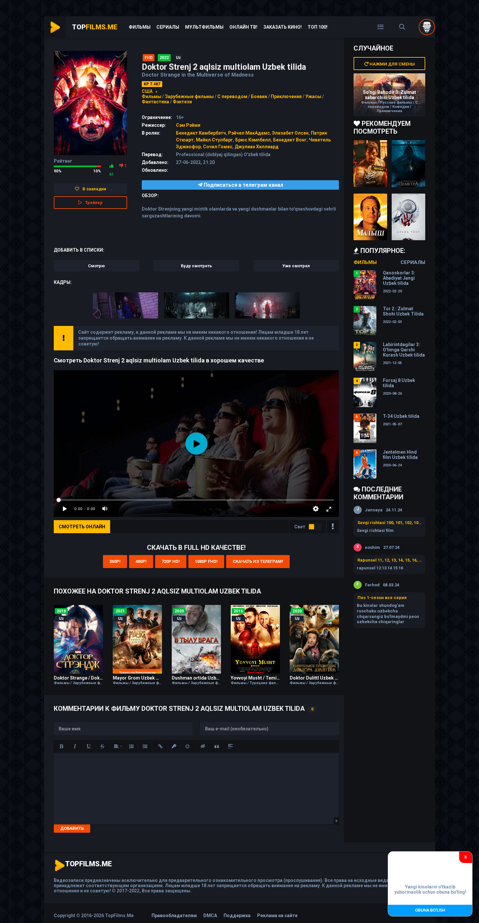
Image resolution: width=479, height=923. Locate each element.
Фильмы (140, 27)
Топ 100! (317, 27)
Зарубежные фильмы (189, 96)
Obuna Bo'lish (430, 910)
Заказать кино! (282, 27)
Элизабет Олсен (290, 133)
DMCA (210, 915)
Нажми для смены (392, 64)
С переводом (232, 96)
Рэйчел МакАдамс (249, 133)
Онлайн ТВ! (243, 27)
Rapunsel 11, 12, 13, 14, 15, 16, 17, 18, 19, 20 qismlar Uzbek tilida (389, 560)
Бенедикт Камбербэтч (201, 133)
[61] (111, 166)
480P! (141, 561)
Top (94, 27)
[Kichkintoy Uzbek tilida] (370, 217)
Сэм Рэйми (188, 125)
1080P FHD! (206, 561)
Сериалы (167, 27)
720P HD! (171, 561)
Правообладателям (174, 915)
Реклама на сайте (277, 915)
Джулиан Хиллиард (257, 146)
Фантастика (155, 101)
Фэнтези (182, 101)
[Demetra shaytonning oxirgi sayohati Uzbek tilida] (408, 163)
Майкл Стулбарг (214, 139)
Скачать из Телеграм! (258, 561)
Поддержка (237, 915)
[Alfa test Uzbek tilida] (408, 217)
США (147, 91)
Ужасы (313, 96)
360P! (115, 561)
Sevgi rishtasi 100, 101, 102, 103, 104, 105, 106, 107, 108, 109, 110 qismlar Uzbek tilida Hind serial (389, 522)
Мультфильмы (204, 27)
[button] (61, 746)
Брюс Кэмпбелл (253, 139)
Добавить (72, 828)
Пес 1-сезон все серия (382, 597)
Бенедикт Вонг (290, 139)
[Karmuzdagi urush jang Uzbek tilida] (370, 163)
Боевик (259, 96)
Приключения (286, 96)
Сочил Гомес (217, 146)
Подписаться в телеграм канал (242, 185)
